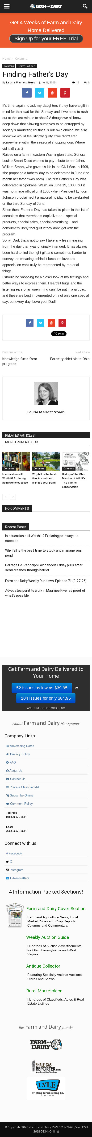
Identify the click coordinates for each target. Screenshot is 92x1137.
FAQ (12, 762)
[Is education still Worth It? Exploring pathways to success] (16, 461)
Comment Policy (21, 803)
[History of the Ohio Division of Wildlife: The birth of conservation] (76, 461)
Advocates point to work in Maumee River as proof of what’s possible (45, 593)
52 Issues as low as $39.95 (41, 687)
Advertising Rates (21, 746)
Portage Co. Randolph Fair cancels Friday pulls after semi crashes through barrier (44, 567)
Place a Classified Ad (24, 787)
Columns (9, 66)
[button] (85, 6)
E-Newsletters (19, 878)
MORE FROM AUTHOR (21, 442)
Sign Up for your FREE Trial (46, 38)
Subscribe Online (21, 795)
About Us (15, 770)
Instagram (16, 870)
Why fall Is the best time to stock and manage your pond (44, 478)
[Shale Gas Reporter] (46, 1072)
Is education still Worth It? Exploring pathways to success (15, 478)
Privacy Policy (19, 754)
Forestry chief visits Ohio (70, 359)
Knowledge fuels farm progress (19, 361)
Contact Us (17, 779)
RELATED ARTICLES (20, 435)
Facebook (15, 853)
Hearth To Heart (26, 66)
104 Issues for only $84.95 (46, 698)
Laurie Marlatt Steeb (20, 82)
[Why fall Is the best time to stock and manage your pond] (46, 461)
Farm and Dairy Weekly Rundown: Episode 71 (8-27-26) (46, 581)
